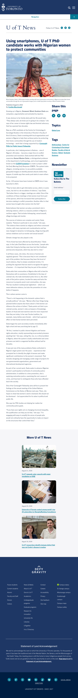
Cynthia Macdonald (15, 107)
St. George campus (63, 588)
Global (60, 153)
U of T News (20, 27)
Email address (58, 187)
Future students (12, 585)
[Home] (11, 7)
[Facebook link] (65, 28)
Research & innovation (27, 612)
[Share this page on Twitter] (53, 115)
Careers (43, 588)
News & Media (28, 585)
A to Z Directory (29, 629)
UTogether (27, 625)
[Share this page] (64, 115)
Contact (43, 585)
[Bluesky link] (49, 679)
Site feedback (45, 600)
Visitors (9, 604)
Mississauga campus (63, 592)
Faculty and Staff (12, 596)
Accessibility (45, 592)
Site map (43, 604)
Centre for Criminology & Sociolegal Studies (60, 147)
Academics (27, 596)
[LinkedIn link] (36, 679)
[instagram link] (69, 28)
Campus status (64, 585)
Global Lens (56, 130)
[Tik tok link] (42, 679)
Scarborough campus (61, 597)
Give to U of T (28, 592)
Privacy (43, 596)
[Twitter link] (62, 28)
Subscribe (61, 199)
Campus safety (62, 607)
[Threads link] (56, 679)
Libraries (26, 622)
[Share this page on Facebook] (58, 115)
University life (28, 618)
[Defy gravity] (39, 568)
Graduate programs (30, 607)
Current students (12, 588)
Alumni (9, 592)
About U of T (28, 588)
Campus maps (61, 603)
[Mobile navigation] (73, 7)
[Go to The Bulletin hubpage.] (58, 174)
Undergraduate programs (29, 601)
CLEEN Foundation (22, 164)
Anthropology (56, 145)
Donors (9, 600)
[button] (69, 7)
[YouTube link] (29, 679)
